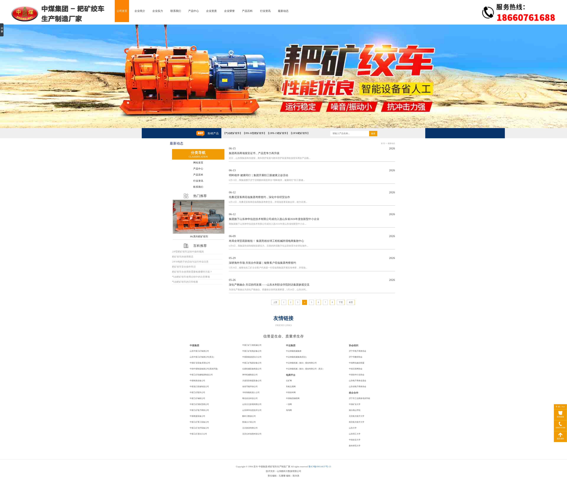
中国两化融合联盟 (356, 363)
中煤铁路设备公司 (197, 380)
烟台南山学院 (354, 410)
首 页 (383, 143)
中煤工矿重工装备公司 (199, 422)
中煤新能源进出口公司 (251, 357)
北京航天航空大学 (356, 416)
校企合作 (353, 392)
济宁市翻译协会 (355, 357)
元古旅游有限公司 (250, 428)
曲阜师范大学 (354, 446)
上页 (275, 302)
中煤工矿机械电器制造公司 (201, 375)
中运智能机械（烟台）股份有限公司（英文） (305, 369)
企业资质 (211, 10)
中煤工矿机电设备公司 (251, 351)
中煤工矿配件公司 (197, 392)
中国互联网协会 (355, 369)
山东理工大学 (354, 434)
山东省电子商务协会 (357, 386)
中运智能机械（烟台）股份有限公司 (301, 363)
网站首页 (198, 162)
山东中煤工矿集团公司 (199, 351)
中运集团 (290, 345)
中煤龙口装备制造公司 (199, 386)
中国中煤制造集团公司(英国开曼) (204, 369)
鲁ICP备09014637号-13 (319, 466)
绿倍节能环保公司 (250, 386)
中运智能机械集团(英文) (296, 357)
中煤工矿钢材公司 (197, 398)
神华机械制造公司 (250, 375)
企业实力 (157, 10)
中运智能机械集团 (293, 351)
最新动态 (283, 10)
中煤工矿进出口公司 (198, 434)
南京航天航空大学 (356, 422)
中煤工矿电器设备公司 (251, 363)
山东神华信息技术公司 (251, 410)
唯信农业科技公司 (250, 398)
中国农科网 (291, 392)
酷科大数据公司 (249, 416)
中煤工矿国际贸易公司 (199, 404)
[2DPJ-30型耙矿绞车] (199, 217)
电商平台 (290, 375)
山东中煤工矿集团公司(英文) (202, 357)
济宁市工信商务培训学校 (359, 398)
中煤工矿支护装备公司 (199, 428)
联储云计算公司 (249, 422)
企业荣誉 (229, 10)
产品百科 (247, 10)
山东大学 (353, 428)
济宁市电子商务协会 (357, 351)
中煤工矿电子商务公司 (199, 410)
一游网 (289, 404)
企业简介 (140, 10)
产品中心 (193, 10)
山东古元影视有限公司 (251, 404)
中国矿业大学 (354, 404)
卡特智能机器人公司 (251, 392)
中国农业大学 (354, 440)
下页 (341, 302)
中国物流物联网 (292, 398)
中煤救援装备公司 (197, 416)
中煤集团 (194, 345)
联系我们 (175, 10)
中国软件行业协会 (356, 375)
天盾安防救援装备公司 (251, 380)
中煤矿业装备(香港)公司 (200, 363)
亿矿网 (289, 380)
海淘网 (289, 410)
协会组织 (353, 345)
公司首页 (122, 10)
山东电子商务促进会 (357, 380)
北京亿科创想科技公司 (251, 434)
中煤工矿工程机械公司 (251, 345)
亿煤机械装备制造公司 (251, 369)
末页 (351, 302)
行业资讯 (265, 10)
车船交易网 (291, 386)
